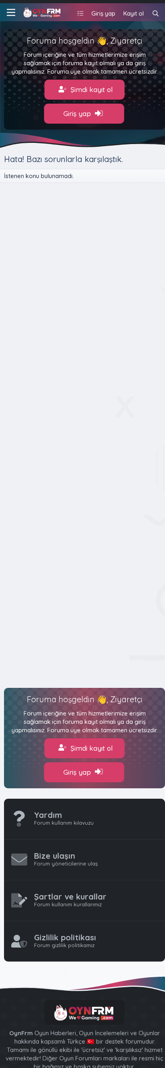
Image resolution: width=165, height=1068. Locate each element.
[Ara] (155, 13)
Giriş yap (78, 113)
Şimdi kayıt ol (90, 89)
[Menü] (11, 12)
